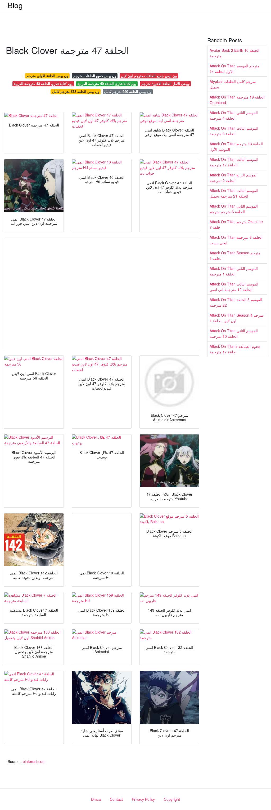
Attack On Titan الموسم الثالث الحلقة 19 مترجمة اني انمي (234, 286)
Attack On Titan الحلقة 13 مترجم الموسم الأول (236, 146)
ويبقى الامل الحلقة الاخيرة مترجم (165, 83)
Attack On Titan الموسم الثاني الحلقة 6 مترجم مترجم (234, 208)
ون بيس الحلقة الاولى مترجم (47, 75)
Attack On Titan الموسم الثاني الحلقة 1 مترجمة (234, 271)
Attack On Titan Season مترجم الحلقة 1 (235, 255)
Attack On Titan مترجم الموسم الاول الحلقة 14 (234, 68)
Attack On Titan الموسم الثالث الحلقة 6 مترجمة (234, 130)
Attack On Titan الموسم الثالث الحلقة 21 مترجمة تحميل (234, 193)
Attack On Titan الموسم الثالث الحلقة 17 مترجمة (234, 162)
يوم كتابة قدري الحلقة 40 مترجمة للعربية (107, 83)
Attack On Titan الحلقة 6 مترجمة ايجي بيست (236, 240)
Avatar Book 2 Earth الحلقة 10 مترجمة (234, 53)
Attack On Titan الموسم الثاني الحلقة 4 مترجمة (234, 115)
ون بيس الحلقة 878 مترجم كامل (75, 91)
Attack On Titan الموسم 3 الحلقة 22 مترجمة (236, 302)
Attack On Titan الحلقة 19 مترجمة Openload (237, 99)
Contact (116, 799)
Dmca (96, 799)
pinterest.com (34, 761)
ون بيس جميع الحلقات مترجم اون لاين (149, 75)
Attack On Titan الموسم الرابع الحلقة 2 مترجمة (234, 177)
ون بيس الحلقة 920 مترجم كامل (127, 91)
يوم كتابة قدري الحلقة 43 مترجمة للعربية (43, 83)
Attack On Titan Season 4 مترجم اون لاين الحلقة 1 (237, 317)
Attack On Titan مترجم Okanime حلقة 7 (236, 224)
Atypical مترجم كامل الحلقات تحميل (233, 84)
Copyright (172, 799)
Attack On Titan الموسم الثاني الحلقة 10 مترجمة (234, 333)
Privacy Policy (143, 799)
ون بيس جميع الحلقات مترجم (94, 75)
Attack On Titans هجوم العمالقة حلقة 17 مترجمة (235, 349)
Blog (15, 5)
